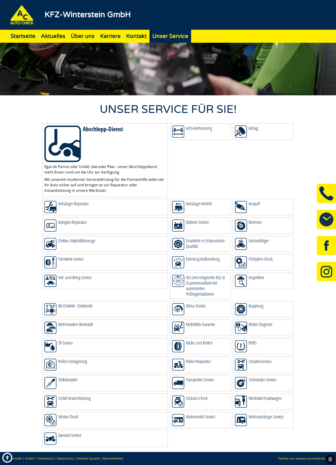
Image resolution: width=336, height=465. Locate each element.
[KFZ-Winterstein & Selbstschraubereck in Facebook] (326, 245)
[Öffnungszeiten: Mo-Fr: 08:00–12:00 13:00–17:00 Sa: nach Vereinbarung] (326, 219)
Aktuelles (53, 36)
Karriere (110, 36)
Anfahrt (30, 458)
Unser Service (170, 36)
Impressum (46, 458)
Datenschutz (65, 458)
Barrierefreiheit (113, 458)
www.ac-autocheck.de (310, 458)
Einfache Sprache (88, 458)
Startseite (23, 36)
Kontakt (136, 36)
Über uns (83, 36)
